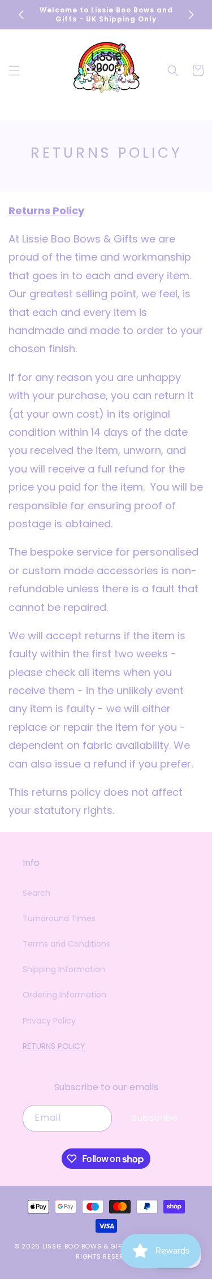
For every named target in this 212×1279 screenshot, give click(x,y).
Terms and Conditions (66, 944)
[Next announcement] (191, 14)
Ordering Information (64, 994)
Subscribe (155, 1118)
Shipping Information (64, 969)
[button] (14, 70)
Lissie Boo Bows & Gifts (87, 1246)
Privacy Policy (49, 1020)
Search (36, 893)
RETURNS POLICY (54, 1046)
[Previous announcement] (20, 14)
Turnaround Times (59, 918)
